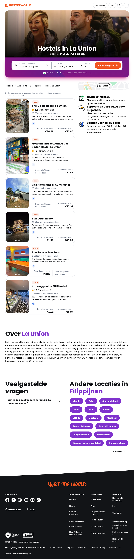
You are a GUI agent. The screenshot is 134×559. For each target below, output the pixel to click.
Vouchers (82, 547)
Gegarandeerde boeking (98, 513)
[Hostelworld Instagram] (20, 500)
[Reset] (47, 65)
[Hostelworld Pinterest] (32, 500)
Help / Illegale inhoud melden (75, 533)
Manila (76, 401)
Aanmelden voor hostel (119, 526)
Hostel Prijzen (97, 520)
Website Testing (98, 547)
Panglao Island (81, 434)
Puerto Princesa (81, 426)
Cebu (91, 401)
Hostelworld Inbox (117, 540)
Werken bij (117, 513)
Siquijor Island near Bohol (87, 443)
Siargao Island (110, 401)
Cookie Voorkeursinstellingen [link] (18, 554)
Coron (76, 409)
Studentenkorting (98, 533)
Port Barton (103, 434)
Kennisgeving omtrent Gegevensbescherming (25, 547)
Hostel (35, 102)
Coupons (70, 547)
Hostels (72, 499)
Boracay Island (117, 443)
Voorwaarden (56, 547)
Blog (93, 506)
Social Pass (96, 499)
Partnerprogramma (120, 533)
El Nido (106, 409)
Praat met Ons (75, 526)
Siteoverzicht (115, 547)
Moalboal (93, 418)
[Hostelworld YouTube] (26, 500)
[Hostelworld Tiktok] (39, 500)
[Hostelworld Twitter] (14, 500)
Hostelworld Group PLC (117, 499)
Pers (114, 506)
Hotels (72, 506)
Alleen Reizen (97, 526)
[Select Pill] (119, 5)
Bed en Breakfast (73, 513)
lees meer (20, 95)
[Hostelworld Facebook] (7, 500)
